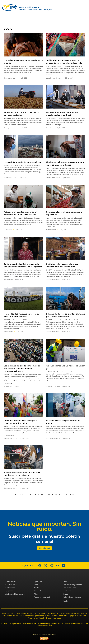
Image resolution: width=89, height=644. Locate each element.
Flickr (36, 594)
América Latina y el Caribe (72, 585)
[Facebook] (39, 565)
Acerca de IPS (10, 582)
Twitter (36, 588)
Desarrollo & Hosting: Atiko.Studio (44, 634)
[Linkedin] (63, 565)
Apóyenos (9, 591)
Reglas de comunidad (42, 597)
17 (63, 494)
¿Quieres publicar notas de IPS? (15, 594)
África (65, 582)
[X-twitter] (45, 565)
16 (59, 494)
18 (66, 494)
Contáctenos (10, 588)
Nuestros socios (11, 585)
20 (73, 494)
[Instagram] (51, 565)
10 (38, 494)
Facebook (37, 591)
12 (45, 494)
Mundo (65, 601)
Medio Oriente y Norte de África (72, 597)
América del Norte (69, 588)
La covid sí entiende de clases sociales (22, 162)
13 (49, 494)
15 (56, 494)
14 (52, 494)
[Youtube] (57, 565)
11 (42, 494)
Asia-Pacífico (68, 591)
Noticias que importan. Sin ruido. (44, 526)
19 (70, 494)
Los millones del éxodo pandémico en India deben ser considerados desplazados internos (22, 368)
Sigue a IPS (38, 582)
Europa (65, 594)
